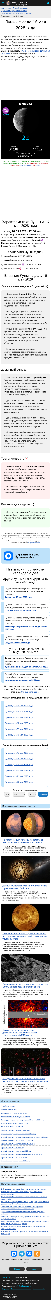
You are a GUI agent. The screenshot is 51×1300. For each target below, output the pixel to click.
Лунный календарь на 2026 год (12, 1148)
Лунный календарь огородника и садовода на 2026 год (21, 1154)
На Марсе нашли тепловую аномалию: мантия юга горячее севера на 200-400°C (23, 1228)
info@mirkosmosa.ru (23, 1286)
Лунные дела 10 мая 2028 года (19, 734)
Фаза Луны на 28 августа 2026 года (14, 1113)
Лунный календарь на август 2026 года (15, 1130)
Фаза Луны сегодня (8, 1106)
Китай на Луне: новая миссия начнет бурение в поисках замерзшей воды (21, 1193)
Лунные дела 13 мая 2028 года (19, 717)
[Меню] (3, 3)
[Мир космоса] (8, 3)
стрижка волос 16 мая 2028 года (20, 610)
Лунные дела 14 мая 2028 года (19, 711)
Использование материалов (21, 1289)
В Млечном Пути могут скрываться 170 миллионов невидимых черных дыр (24, 1233)
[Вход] (48, 3)
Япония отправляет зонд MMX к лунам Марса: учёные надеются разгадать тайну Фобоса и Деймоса (25, 1223)
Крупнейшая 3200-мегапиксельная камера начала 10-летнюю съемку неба (24, 1198)
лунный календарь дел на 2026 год (22, 680)
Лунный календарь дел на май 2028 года (16, 13)
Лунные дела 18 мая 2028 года (19, 758)
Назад (17, 1269)
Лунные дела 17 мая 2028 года (19, 753)
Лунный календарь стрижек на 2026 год (16, 1151)
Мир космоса (6, 8)
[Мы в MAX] (14, 1253)
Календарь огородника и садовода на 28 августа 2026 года (22, 1120)
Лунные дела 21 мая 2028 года (19, 776)
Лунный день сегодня (9, 1109)
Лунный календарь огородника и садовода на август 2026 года (24, 1137)
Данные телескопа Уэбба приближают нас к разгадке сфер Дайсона (22, 1213)
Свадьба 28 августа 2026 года (12, 1126)
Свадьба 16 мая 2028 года (17, 642)
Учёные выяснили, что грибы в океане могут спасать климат (23, 1189)
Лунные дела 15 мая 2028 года (19, 705)
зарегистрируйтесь (26, 165)
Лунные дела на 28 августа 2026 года (14, 1123)
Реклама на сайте (39, 1289)
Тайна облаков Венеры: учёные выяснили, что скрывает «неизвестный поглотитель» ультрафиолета (22, 1208)
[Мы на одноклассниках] (37, 1253)
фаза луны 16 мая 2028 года (18, 597)
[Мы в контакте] (29, 1253)
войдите (38, 165)
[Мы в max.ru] (25, 560)
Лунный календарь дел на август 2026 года (17, 1140)
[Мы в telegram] (22, 1253)
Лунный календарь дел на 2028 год (14, 11)
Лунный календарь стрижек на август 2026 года (18, 1134)
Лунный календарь (20, 8)
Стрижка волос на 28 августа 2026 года (15, 1117)
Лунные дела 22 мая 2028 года (19, 782)
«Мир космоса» (7, 1277)
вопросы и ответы (34, 542)
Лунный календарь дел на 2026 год (14, 1158)
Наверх (34, 1269)
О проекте (5, 1289)
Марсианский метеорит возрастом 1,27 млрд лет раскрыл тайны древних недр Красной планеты (25, 1203)
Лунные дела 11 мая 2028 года (19, 729)
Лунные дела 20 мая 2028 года (19, 770)
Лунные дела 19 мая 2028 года (19, 764)
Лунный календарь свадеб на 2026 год (15, 1161)
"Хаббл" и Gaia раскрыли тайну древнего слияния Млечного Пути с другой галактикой (25, 1218)
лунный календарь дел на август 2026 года (26, 666)
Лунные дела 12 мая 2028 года (19, 723)
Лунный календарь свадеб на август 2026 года (18, 1144)
